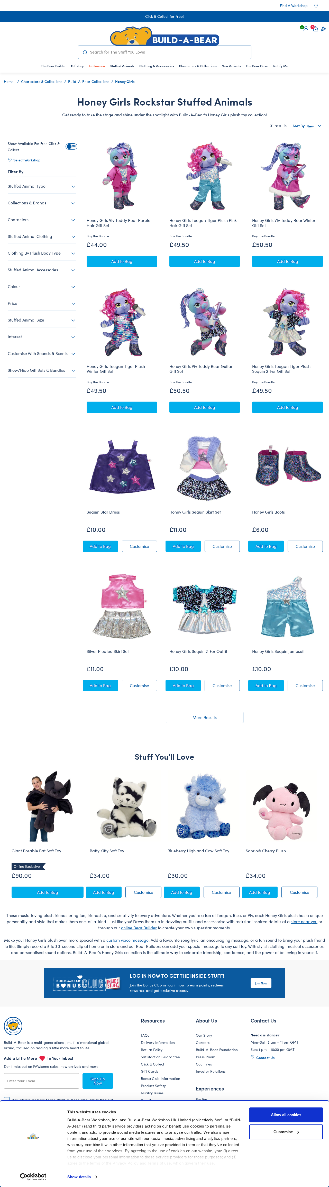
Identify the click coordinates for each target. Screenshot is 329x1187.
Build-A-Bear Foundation (217, 1049)
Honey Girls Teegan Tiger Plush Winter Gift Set (116, 369)
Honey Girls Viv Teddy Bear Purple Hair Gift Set (118, 223)
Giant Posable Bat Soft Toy (36, 850)
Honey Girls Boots (268, 512)
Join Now (261, 983)
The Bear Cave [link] (257, 65)
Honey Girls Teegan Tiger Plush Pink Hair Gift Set (203, 223)
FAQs (145, 1035)
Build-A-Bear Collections (88, 81)
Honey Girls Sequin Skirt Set (195, 512)
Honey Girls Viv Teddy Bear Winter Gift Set (283, 223)
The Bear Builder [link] (53, 65)
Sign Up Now (97, 1081)
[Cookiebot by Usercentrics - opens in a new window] (33, 1177)
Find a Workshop (294, 5)
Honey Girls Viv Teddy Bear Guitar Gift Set (201, 369)
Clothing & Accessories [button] (156, 65)
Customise (283, 1132)
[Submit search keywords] (85, 52)
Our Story (204, 1035)
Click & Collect (152, 1064)
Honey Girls (124, 81)
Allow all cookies (286, 1115)
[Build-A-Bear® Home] (164, 36)
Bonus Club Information (160, 1078)
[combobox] (168, 52)
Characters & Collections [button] (198, 65)
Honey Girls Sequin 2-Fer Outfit (198, 651)
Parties (201, 1099)
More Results (205, 717)
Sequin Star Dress (103, 512)
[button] (306, 28)
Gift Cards (149, 1071)
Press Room (205, 1056)
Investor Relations (210, 1071)
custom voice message (127, 940)
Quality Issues (152, 1092)
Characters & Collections (41, 81)
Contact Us (265, 1057)
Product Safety (153, 1085)
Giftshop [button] (77, 65)
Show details (79, 1177)
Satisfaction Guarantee (160, 1056)
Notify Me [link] (280, 65)
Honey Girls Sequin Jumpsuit (278, 651)
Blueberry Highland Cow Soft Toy (198, 850)
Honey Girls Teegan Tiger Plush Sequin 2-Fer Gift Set (281, 369)
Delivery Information (158, 1042)
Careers (202, 1042)
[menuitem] (53, 66)
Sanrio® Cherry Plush (266, 850)
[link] (97, 66)
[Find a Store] (319, 5)
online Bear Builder (139, 927)
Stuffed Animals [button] (122, 65)
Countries (204, 1064)
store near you (304, 921)
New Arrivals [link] (231, 65)
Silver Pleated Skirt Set (108, 651)
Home (9, 81)
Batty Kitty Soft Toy (107, 850)
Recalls (146, 1100)
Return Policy (151, 1049)
